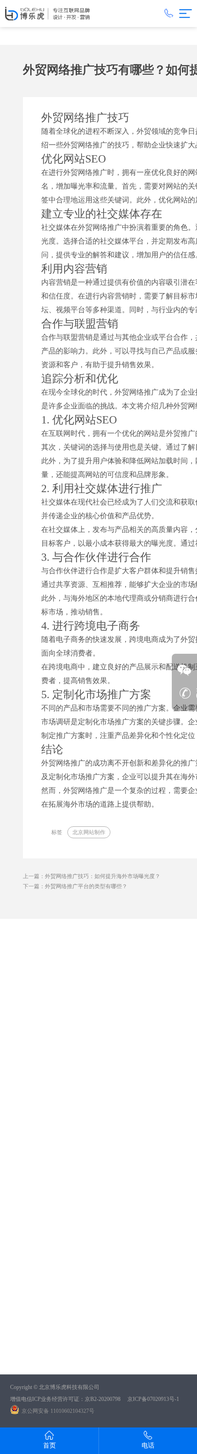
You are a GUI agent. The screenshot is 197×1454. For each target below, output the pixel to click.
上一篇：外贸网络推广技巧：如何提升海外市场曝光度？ (91, 876)
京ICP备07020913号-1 (153, 1399)
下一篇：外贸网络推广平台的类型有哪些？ (75, 886)
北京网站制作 (88, 832)
